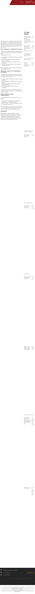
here (29, 590)
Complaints (20, 579)
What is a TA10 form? (33, 278)
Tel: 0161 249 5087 (6, 572)
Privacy (31, 578)
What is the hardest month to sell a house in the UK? (33, 491)
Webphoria (27, 578)
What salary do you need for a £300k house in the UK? (33, 421)
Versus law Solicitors (4, 2)
